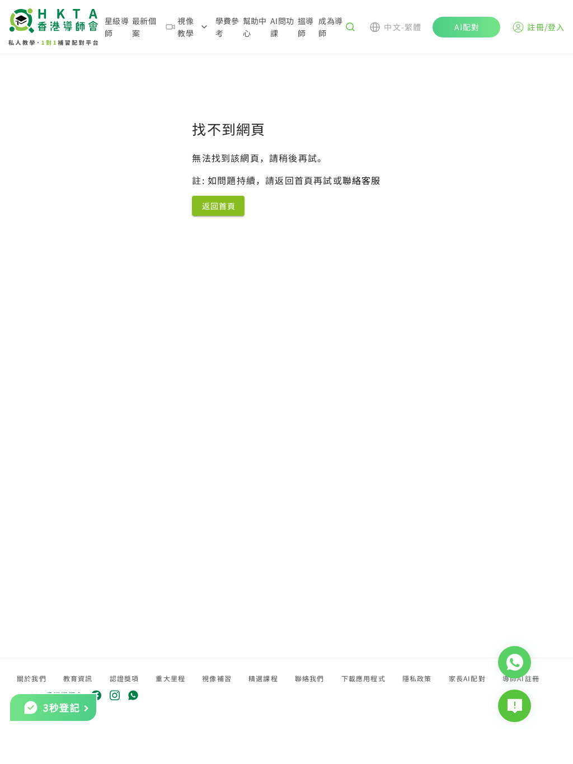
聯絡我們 (310, 678)
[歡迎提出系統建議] (514, 706)
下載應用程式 (363, 678)
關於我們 (31, 678)
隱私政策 (417, 678)
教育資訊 (78, 678)
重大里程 (170, 678)
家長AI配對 (467, 678)
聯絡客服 (361, 180)
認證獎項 (124, 678)
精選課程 (263, 678)
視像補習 (217, 678)
